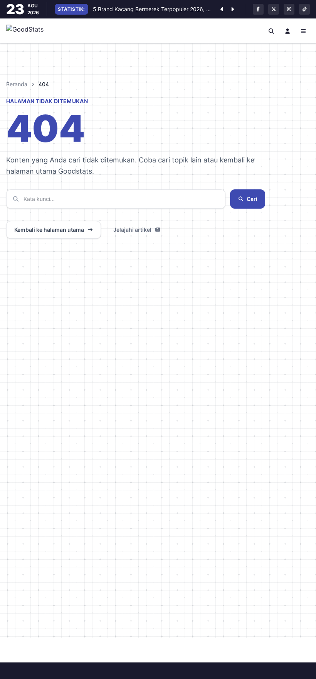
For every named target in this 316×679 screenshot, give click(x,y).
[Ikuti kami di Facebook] (258, 9)
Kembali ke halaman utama (49, 229)
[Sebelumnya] (221, 9)
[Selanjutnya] (232, 9)
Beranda (16, 84)
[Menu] (303, 30)
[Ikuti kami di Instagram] (289, 9)
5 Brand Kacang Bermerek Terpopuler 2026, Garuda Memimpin (152, 9)
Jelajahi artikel (132, 229)
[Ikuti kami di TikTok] (304, 9)
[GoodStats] (29, 31)
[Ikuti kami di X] (273, 9)
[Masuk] (287, 30)
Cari (252, 199)
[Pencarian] (271, 30)
